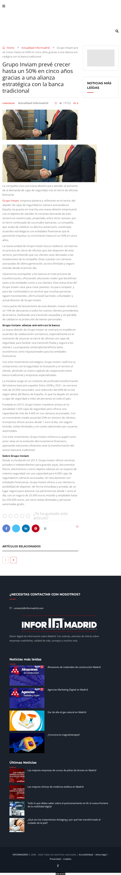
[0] (56, 103)
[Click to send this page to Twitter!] (16, 528)
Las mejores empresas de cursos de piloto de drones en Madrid (62, 770)
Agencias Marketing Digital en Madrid (68, 689)
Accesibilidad (86, 854)
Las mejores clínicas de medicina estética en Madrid (56, 786)
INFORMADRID (20, 854)
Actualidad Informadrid (35, 47)
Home (10, 47)
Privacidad (55, 858)
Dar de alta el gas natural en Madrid (67, 712)
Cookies (67, 858)
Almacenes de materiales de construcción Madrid (74, 667)
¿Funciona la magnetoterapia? (64, 734)
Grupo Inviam (10, 200)
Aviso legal (101, 854)
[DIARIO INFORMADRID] (60, 19)
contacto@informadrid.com (28, 608)
